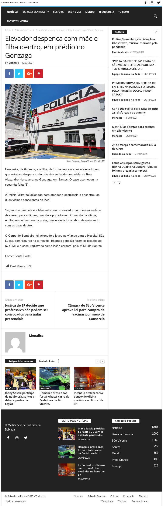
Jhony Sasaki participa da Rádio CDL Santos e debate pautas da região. (19, 398)
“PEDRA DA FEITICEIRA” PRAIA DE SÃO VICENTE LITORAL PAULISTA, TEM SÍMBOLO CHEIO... (133, 65)
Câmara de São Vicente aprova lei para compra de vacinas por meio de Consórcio (83, 312)
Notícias (12, 11)
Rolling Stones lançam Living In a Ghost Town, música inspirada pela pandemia (135, 43)
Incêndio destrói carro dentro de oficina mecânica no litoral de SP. (88, 398)
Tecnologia (106, 11)
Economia (74, 11)
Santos (116, 447)
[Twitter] (158, 3)
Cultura (58, 11)
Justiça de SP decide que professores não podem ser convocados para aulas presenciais (26, 312)
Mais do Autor (47, 361)
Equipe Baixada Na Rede (126, 73)
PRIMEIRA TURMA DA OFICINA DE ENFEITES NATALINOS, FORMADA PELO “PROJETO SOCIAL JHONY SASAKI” (134, 88)
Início (8, 29)
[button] (155, 16)
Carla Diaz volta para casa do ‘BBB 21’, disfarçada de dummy (135, 110)
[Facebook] (145, 3)
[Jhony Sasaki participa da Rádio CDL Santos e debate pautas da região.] (20, 378)
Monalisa (13, 62)
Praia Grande (120, 459)
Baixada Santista (33, 11)
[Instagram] (152, 3)
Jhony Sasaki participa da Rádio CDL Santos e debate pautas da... (91, 432)
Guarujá (116, 466)
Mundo (90, 11)
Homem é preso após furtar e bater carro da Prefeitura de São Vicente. (54, 398)
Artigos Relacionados (20, 361)
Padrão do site (120, 52)
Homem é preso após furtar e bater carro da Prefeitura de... (90, 450)
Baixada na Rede (122, 153)
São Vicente (119, 440)
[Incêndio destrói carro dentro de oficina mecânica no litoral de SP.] (89, 378)
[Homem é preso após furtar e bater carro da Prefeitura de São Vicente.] (54, 378)
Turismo (123, 11)
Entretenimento (17, 21)
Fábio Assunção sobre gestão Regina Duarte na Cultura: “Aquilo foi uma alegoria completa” (134, 166)
